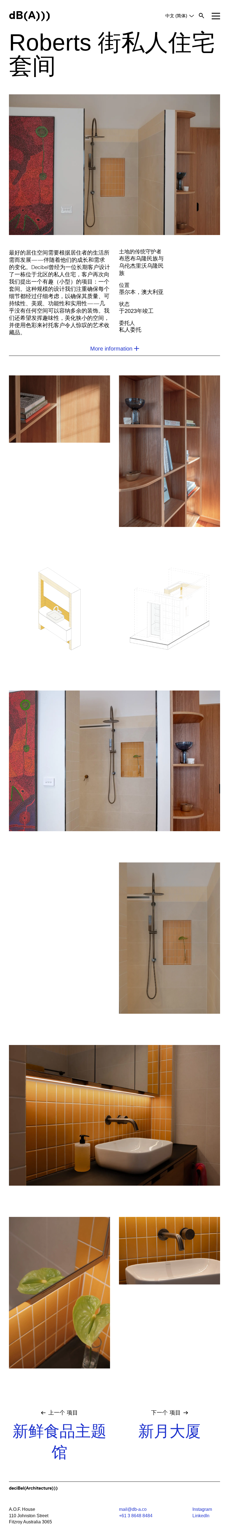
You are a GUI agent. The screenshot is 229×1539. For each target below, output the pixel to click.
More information (111, 349)
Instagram (202, 1509)
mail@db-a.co (133, 1509)
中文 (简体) (176, 15)
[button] (216, 16)
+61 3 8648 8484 (135, 1515)
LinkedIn (200, 1515)
